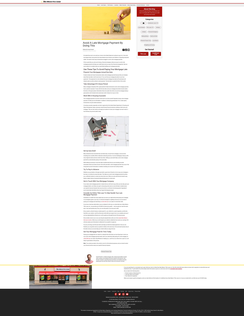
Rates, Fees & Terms (131, 5)
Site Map (122, 291)
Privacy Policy (137, 291)
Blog (118, 291)
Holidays (158, 27)
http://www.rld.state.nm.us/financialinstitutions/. (122, 313)
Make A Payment (123, 5)
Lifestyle (144, 31)
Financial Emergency (153, 31)
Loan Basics (155, 40)
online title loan (105, 201)
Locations (116, 5)
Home (105, 291)
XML (126, 291)
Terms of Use (130, 291)
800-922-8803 (135, 297)
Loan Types (103, 5)
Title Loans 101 (150, 27)
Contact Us (114, 291)
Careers (147, 5)
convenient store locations (176, 268)
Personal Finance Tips (106, 251)
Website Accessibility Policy (112, 297)
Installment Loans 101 (153, 23)
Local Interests (141, 27)
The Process (110, 5)
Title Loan (143, 54)
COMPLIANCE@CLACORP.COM (124, 307)
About (98, 5)
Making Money (145, 36)
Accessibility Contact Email (125, 297)
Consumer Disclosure (141, 5)
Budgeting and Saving (149, 45)
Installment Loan (155, 53)
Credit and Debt (153, 36)
